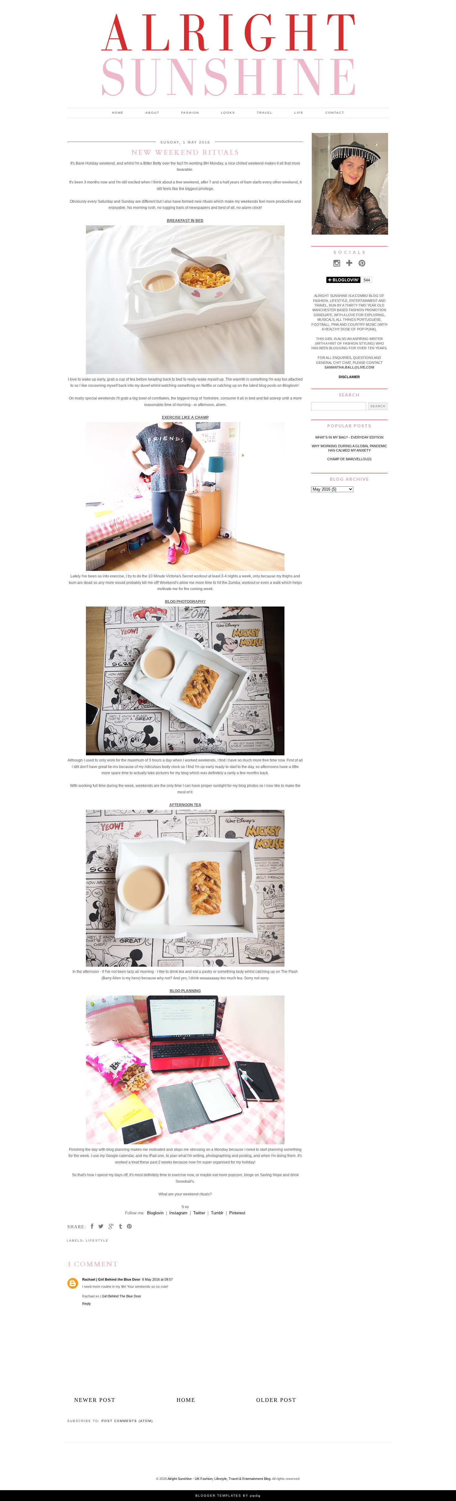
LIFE (299, 112)
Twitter (199, 1213)
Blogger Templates (218, 1495)
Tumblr (217, 1213)
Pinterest (237, 1213)
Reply (86, 1303)
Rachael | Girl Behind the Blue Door (111, 1279)
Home (118, 112)
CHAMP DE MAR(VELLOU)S (349, 459)
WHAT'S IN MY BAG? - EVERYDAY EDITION (349, 437)
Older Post (276, 1400)
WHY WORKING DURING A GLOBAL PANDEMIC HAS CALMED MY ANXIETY (349, 448)
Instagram (178, 1213)
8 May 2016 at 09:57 (157, 1279)
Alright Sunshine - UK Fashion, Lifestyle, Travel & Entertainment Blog (219, 1479)
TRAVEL (265, 112)
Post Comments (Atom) (127, 1421)
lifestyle (97, 1240)
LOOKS (228, 112)
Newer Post (94, 1400)
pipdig (255, 1495)
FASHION (190, 112)
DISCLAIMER (349, 377)
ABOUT (152, 112)
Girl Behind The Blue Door (121, 1296)
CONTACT (334, 112)
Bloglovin (155, 1213)
